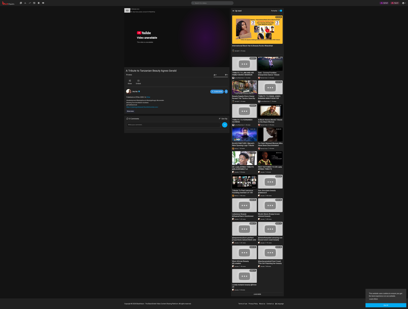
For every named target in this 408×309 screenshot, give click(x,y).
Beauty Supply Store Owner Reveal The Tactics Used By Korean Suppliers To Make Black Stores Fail (243, 99)
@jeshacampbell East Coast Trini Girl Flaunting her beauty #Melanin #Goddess (270, 263)
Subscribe (218, 91)
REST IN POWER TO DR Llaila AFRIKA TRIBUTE (270, 168)
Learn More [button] (373, 299)
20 (219, 64)
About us (262, 304)
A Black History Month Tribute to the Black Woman (270, 121)
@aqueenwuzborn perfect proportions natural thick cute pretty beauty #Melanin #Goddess (244, 241)
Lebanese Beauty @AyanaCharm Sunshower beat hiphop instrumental (243, 216)
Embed (138, 83)
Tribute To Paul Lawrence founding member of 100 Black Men (242, 192)
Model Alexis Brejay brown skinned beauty (269, 215)
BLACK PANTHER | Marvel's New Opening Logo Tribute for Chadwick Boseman (243, 145)
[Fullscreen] (226, 65)
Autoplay (274, 11)
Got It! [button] (386, 305)
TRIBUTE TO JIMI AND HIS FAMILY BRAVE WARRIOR (243, 74)
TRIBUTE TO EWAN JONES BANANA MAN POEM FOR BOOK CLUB (269, 98)
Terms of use (242, 304)
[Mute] (223, 65)
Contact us (270, 304)
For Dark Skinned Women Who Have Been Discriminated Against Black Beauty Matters (270, 145)
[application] (177, 37)
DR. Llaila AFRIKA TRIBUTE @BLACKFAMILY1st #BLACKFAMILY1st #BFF (243, 169)
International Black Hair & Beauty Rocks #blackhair (252, 46)
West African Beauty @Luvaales (240, 262)
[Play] (127, 65)
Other (148, 97)
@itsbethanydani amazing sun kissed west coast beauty (270, 239)
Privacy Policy (253, 304)
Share (130, 83)
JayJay (135, 91)
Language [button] (280, 304)
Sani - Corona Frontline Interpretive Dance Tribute (268, 74)
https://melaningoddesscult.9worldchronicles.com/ (142, 107)
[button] (404, 3)
